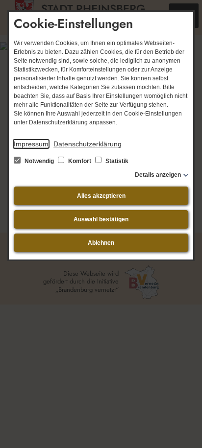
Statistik (116, 161)
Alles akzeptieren (101, 195)
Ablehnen (101, 242)
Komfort (80, 161)
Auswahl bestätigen (101, 219)
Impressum (31, 144)
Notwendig (39, 161)
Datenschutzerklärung (87, 144)
